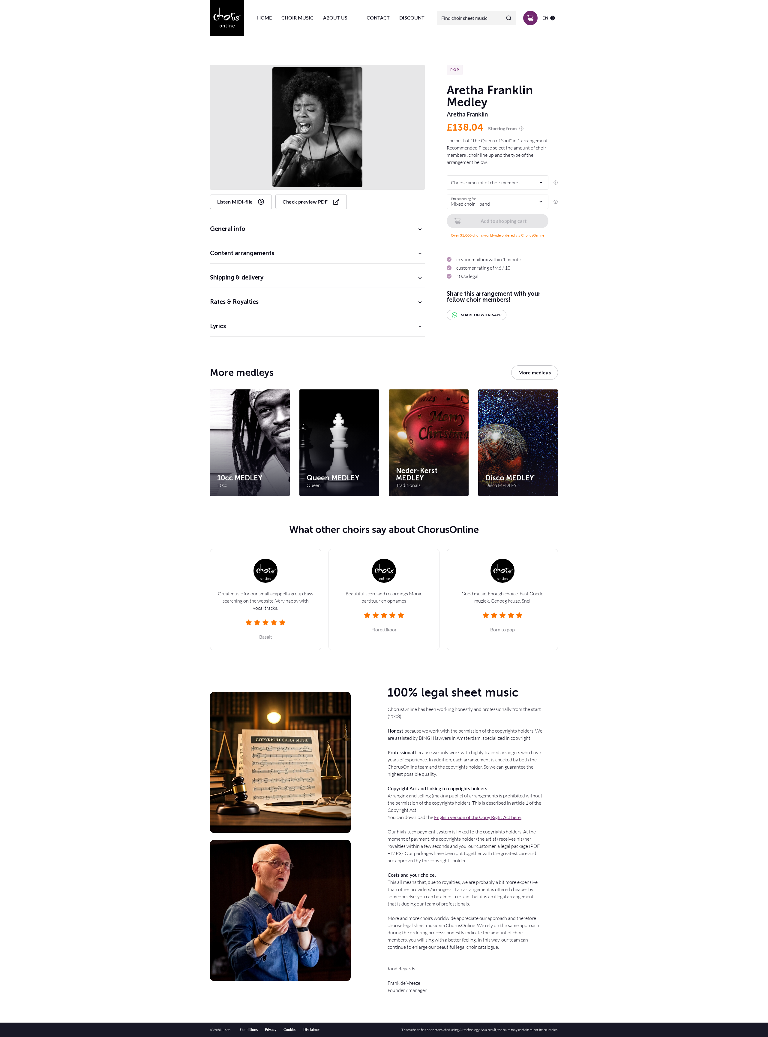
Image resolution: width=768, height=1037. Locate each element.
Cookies (290, 1029)
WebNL (218, 1029)
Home (264, 17)
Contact (378, 17)
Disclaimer (311, 1029)
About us (335, 17)
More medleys (534, 372)
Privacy (270, 1029)
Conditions (249, 1029)
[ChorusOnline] (227, 18)
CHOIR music (297, 17)
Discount (411, 17)
